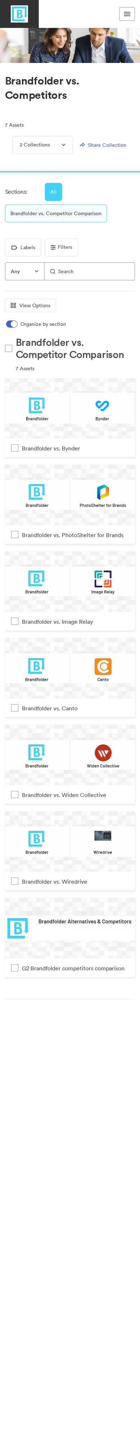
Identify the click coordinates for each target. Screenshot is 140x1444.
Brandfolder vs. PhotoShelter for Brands (72, 535)
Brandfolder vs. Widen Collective (64, 794)
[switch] (36, 324)
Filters (65, 247)
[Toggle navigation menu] (127, 14)
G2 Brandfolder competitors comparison (73, 968)
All (53, 192)
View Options (34, 305)
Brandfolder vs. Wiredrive (54, 881)
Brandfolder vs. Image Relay (57, 621)
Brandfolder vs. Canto (50, 708)
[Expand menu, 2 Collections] (57, 145)
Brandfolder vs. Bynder (51, 448)
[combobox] (25, 271)
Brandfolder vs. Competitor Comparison (56, 213)
